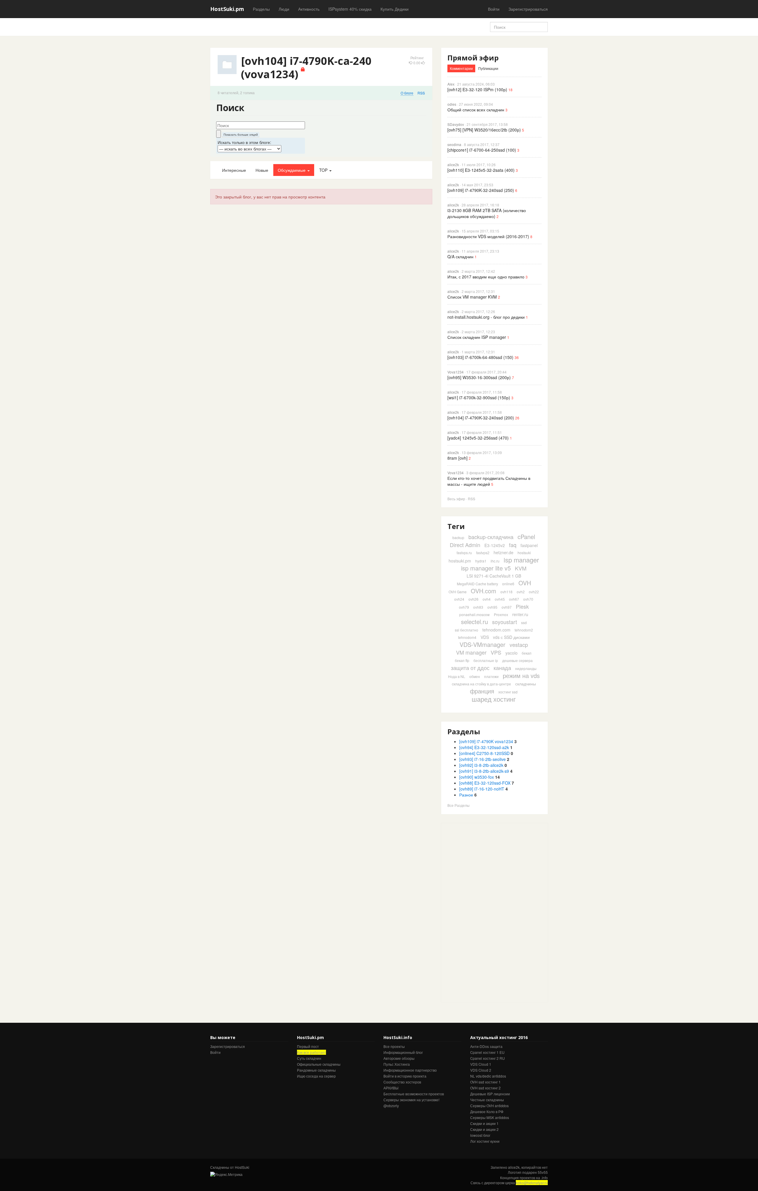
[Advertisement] (485, 912)
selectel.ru (474, 621)
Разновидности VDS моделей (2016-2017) (488, 236)
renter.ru (520, 614)
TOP (324, 170)
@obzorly (391, 1105)
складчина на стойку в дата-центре (481, 683)
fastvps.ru (464, 552)
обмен (474, 676)
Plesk (522, 606)
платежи (491, 676)
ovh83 (478, 607)
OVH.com (483, 590)
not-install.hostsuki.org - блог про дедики (486, 317)
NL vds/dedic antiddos (488, 1075)
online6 (508, 583)
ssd (524, 622)
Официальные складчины (319, 1064)
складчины (525, 684)
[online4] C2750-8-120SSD (484, 753)
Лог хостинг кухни (485, 1141)
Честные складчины (487, 1099)
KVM (520, 568)
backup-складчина (490, 537)
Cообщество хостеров (402, 1081)
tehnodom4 (467, 637)
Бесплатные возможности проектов (413, 1093)
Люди (284, 9)
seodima (454, 144)
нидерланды (526, 668)
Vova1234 (455, 371)
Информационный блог (403, 1052)
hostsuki (524, 552)
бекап (526, 652)
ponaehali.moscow (474, 614)
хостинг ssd (508, 691)
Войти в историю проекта (404, 1075)
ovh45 (500, 599)
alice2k (453, 164)
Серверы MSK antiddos (489, 1117)
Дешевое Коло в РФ (486, 1111)
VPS (496, 652)
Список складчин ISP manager (476, 337)
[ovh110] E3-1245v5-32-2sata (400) (481, 170)
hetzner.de (503, 552)
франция (482, 691)
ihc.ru (495, 560)
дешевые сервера (517, 660)
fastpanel (529, 545)
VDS (485, 637)
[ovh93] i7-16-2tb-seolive (482, 759)
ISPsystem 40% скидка (350, 9)
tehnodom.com (496, 630)
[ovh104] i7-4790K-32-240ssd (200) (480, 418)
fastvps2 (482, 552)
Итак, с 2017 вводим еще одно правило (485, 277)
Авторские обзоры (399, 1058)
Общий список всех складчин (475, 110)
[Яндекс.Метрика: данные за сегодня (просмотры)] (226, 1174)
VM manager (471, 652)
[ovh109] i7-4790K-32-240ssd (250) (480, 190)
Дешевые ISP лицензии (490, 1093)
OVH (524, 582)
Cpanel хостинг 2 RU (487, 1058)
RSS (421, 92)
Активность (308, 9)
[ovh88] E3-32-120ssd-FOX (484, 783)
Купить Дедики (394, 9)
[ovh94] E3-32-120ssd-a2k (484, 747)
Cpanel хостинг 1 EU (487, 1052)
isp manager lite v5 (486, 568)
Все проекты (394, 1046)
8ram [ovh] (457, 458)
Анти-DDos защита (486, 1046)
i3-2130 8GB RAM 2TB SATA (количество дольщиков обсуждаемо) (486, 213)
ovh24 (459, 599)
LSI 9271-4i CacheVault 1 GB (494, 576)
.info (544, 1177)
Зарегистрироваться (528, 9)
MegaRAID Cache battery (477, 583)
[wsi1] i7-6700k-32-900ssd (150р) (478, 397)
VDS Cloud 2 (480, 1070)
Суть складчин (309, 1058)
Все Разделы (458, 805)
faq (512, 545)
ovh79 (464, 607)
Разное (466, 795)
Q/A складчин (460, 256)
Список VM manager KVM (472, 297)
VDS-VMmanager (482, 644)
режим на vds (521, 675)
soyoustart (504, 622)
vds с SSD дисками (511, 637)
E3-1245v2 (494, 545)
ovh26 (473, 599)
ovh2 (521, 591)
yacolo (511, 653)
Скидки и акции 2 (484, 1129)
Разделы (261, 9)
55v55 (543, 1172)
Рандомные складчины (316, 1070)
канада (502, 667)
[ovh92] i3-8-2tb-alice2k (481, 765)
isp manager (521, 559)
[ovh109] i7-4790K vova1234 (486, 741)
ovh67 (514, 599)
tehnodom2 (524, 629)
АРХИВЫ (391, 1087)
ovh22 (534, 591)
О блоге (407, 92)
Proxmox (501, 614)
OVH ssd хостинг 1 (485, 1081)
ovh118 (506, 591)
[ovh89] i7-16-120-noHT (481, 789)
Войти (494, 9)
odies (451, 104)
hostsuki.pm (460, 561)
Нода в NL (456, 676)
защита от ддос (470, 667)
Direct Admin (465, 545)
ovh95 (492, 607)
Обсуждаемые (292, 170)
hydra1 (480, 560)
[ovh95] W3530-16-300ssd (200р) (479, 377)
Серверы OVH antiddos (489, 1105)
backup (458, 537)
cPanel (526, 536)
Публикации (488, 68)
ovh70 (528, 599)
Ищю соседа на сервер (316, 1075)
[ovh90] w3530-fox (476, 777)
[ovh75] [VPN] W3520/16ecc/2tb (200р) (484, 130)
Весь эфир (456, 498)
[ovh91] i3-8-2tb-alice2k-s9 (484, 771)
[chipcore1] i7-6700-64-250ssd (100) (481, 150)
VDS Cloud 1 (480, 1064)
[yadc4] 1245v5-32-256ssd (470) (478, 438)
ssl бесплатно (466, 629)
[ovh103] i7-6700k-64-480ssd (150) (480, 357)
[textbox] (260, 125)
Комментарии (461, 68)
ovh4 (487, 599)
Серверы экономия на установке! (411, 1099)
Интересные (234, 170)
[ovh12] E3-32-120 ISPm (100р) (477, 89)
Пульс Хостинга (396, 1064)
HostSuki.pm (227, 8)
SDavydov (455, 124)
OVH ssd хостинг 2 (485, 1087)
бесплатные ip (485, 660)
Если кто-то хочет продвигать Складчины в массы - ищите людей (488, 481)
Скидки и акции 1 (484, 1123)
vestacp (519, 644)
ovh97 (507, 607)
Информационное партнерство (410, 1070)
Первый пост (308, 1046)
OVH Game (458, 591)
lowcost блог (480, 1135)
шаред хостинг (494, 698)
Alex (451, 83)
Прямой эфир (473, 57)
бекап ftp (462, 660)
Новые (262, 170)
